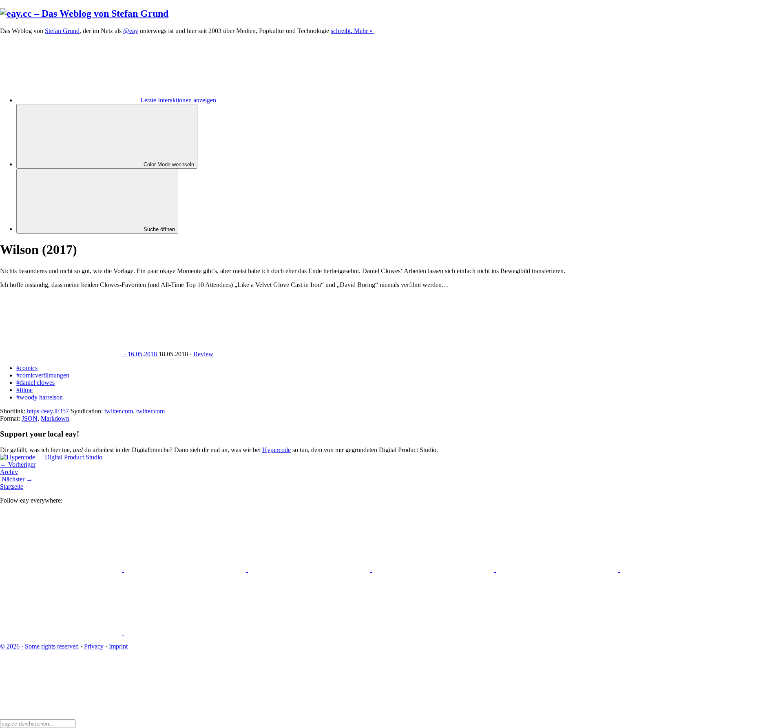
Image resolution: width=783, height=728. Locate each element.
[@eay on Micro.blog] (310, 569)
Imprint (118, 646)
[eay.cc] (84, 13)
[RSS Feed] (185, 632)
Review (203, 354)
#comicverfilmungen (42, 375)
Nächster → (17, 479)
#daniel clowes (35, 382)
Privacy (94, 646)
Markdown (55, 418)
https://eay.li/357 (49, 411)
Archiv (9, 471)
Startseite (11, 486)
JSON (30, 418)
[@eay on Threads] (434, 569)
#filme (24, 389)
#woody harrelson (39, 397)
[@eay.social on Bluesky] (186, 569)
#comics (27, 367)
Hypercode (276, 449)
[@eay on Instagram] (558, 569)
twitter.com (118, 411)
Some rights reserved (39, 646)
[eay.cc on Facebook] (681, 569)
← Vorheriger (17, 464)
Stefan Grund (62, 30)
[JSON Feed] (62, 632)
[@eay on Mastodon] (62, 569)
